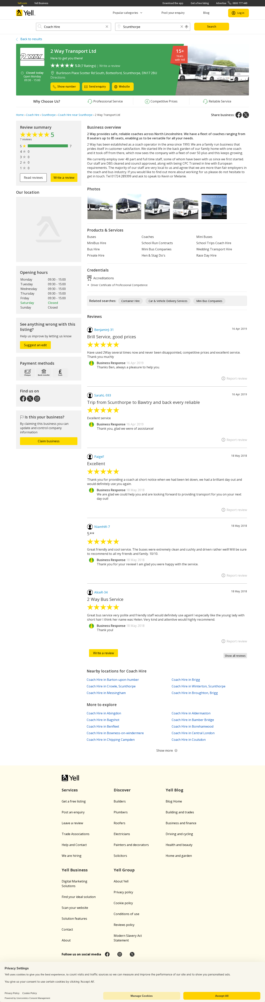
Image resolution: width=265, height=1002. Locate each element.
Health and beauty (179, 845)
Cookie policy (123, 903)
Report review (237, 378)
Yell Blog (174, 790)
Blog (206, 13)
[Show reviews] (35, 135)
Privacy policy (123, 892)
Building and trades (180, 812)
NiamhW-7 (102, 527)
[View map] (48, 229)
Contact (67, 929)
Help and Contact (74, 845)
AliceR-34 (100, 592)
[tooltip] (186, 27)
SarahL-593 (102, 395)
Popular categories (125, 13)
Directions (57, 77)
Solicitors (120, 856)
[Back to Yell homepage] (26, 13)
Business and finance (181, 823)
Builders (120, 801)
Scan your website (75, 908)
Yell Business (41, 3)
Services (70, 790)
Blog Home (174, 801)
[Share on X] (246, 115)
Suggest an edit (35, 345)
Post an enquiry (73, 812)
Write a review (109, 66)
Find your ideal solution (79, 897)
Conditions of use (126, 914)
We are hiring (71, 856)
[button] (107, 26)
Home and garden (179, 856)
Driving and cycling (179, 834)
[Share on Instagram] (119, 954)
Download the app (173, 3)
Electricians (122, 834)
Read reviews (33, 177)
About (66, 940)
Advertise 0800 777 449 (231, 3)
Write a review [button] (64, 177)
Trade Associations (75, 834)
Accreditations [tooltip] (103, 278)
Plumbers (121, 812)
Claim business (49, 441)
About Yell (121, 881)
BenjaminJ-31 (104, 330)
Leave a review (72, 823)
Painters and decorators (131, 845)
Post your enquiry (172, 13)
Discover (122, 790)
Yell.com (22, 3)
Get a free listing (200, 3)
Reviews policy (124, 925)
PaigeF (99, 457)
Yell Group (124, 870)
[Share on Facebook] (239, 115)
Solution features (74, 918)
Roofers (119, 823)
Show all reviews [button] (235, 656)
